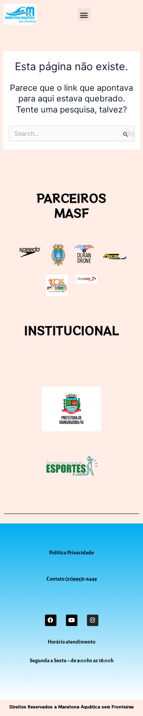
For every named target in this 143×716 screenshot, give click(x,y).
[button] (84, 14)
